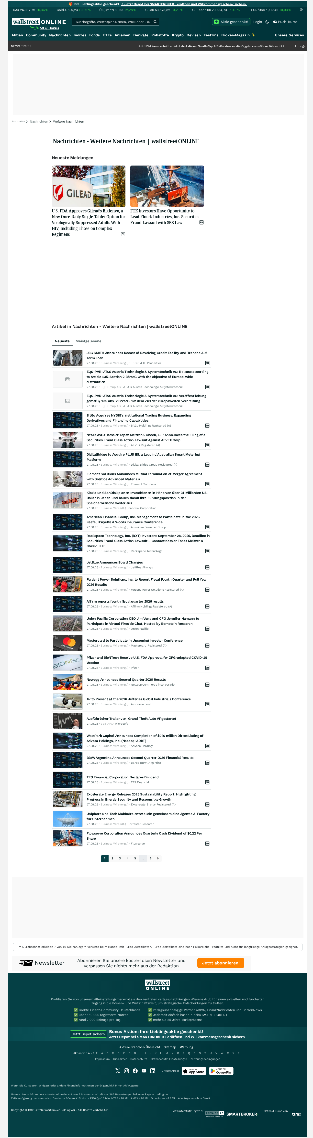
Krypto (178, 35)
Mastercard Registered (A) (149, 645)
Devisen (194, 35)
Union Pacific (139, 628)
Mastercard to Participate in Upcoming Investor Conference (135, 640)
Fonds (94, 35)
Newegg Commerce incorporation (153, 684)
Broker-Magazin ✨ (238, 35)
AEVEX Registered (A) (145, 445)
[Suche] (155, 21)
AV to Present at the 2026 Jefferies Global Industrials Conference (139, 699)
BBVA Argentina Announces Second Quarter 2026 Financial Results (140, 758)
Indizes (80, 35)
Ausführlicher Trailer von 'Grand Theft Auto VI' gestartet (131, 718)
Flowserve (138, 843)
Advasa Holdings (142, 746)
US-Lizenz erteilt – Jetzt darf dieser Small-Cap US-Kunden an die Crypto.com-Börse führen (185, 46)
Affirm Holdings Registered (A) (151, 606)
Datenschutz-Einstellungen (169, 1059)
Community (36, 35)
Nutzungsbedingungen (205, 1059)
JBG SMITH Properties (146, 363)
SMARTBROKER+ (214, 1015)
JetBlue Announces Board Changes (115, 562)
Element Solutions (143, 484)
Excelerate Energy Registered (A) (153, 804)
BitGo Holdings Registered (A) (151, 425)
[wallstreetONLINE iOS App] (194, 1074)
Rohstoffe (160, 35)
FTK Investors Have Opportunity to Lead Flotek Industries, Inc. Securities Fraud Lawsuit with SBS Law (164, 216)
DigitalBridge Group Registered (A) (154, 464)
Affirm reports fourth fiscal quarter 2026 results (125, 601)
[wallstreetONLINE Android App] (221, 1074)
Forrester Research (141, 824)
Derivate (140, 35)
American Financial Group (148, 527)
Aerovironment (141, 704)
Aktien (17, 35)
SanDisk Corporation (142, 508)
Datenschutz (138, 1059)
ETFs (107, 35)
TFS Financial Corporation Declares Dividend (123, 777)
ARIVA (127, 1085)
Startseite (18, 121)
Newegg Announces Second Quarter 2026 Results (126, 679)
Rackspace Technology (146, 551)
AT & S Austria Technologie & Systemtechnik (152, 387)
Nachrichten (60, 35)
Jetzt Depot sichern (88, 1034)
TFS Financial (140, 782)
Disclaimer (120, 1059)
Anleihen (122, 35)
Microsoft (121, 723)
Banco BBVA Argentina (146, 762)
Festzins (211, 35)
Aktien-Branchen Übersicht (139, 1047)
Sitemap (170, 1047)
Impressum (102, 1059)
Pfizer (134, 667)
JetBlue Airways (142, 567)
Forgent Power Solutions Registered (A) (157, 589)
